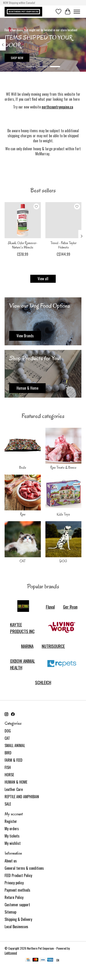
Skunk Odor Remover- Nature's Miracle (22, 244)
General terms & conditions (24, 868)
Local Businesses (16, 926)
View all (43, 278)
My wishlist (13, 843)
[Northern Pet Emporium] (23, 11)
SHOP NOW (17, 57)
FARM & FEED (13, 760)
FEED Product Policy (18, 875)
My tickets (12, 836)
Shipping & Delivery (18, 919)
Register (11, 821)
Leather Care (14, 789)
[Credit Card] (28, 960)
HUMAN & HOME (16, 782)
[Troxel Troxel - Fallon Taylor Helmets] (63, 220)
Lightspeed (11, 953)
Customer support (17, 904)
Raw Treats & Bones (63, 467)
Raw (22, 514)
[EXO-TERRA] (23, 606)
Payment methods (17, 890)
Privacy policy (14, 882)
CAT (22, 561)
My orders (12, 828)
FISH (8, 767)
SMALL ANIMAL (15, 745)
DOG (63, 561)
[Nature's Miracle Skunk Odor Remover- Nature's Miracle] (23, 220)
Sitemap (10, 912)
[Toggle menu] (76, 11)
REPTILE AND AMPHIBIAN (22, 796)
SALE (8, 804)
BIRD (8, 753)
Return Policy (14, 897)
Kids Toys (63, 514)
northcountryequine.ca (57, 107)
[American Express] (50, 960)
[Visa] (43, 960)
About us (11, 861)
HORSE (9, 774)
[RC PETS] (61, 664)
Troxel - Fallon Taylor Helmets (63, 244)
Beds (22, 467)
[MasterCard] (36, 960)
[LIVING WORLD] (61, 628)
